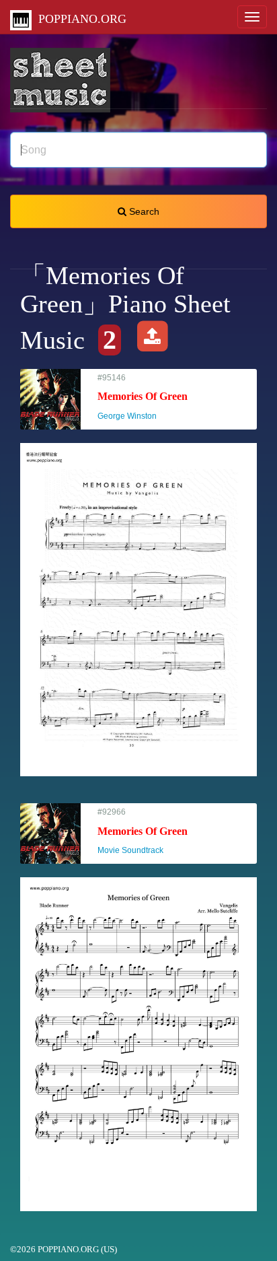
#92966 (142, 831)
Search (142, 211)
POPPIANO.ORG (79, 19)
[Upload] (152, 340)
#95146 (142, 397)
